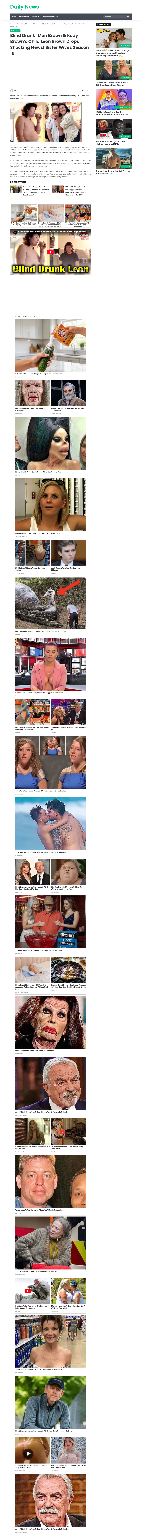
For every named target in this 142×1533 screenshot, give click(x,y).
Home (14, 16)
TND (15, 91)
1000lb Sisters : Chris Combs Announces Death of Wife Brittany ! (113, 113)
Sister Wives (21, 24)
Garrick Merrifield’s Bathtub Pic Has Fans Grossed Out (113, 172)
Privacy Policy (24, 16)
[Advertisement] (50, 73)
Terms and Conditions (50, 16)
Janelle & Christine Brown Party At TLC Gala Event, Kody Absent (112, 83)
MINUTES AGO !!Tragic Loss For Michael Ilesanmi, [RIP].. (110, 142)
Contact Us (36, 16)
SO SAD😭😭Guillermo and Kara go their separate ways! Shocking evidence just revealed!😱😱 (112, 53)
